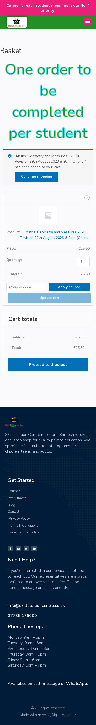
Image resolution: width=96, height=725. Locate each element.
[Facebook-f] (10, 548)
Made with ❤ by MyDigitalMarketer (48, 714)
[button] (87, 22)
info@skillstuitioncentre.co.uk (36, 605)
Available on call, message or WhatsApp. (48, 684)
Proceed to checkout (48, 364)
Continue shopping (36, 176)
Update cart (49, 297)
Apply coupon (69, 287)
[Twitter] (26, 548)
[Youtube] (18, 548)
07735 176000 (22, 615)
